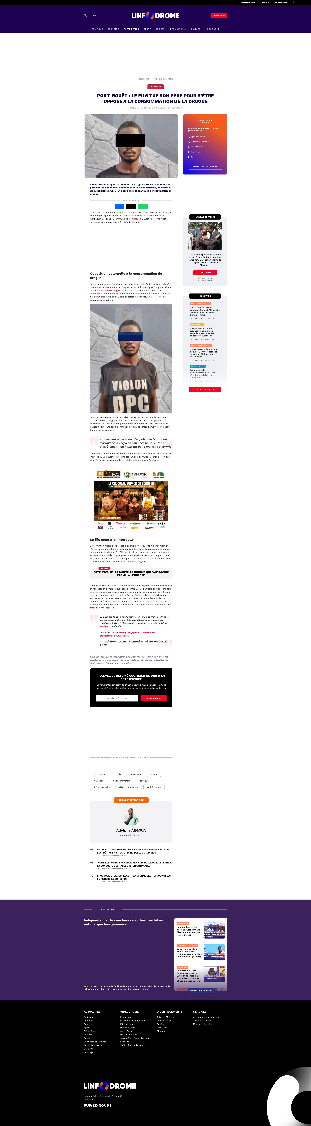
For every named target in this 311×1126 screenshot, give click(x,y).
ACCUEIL (144, 79)
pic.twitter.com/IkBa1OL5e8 (114, 635)
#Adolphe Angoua (128, 787)
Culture (195, 29)
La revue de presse (205, 217)
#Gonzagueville (102, 787)
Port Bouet (135, 218)
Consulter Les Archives (205, 167)
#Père (154, 774)
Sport (147, 29)
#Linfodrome (154, 787)
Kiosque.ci (264, 3)
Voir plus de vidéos (201, 991)
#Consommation (121, 780)
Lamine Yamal (197, 147)
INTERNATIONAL (177, 29)
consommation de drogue (106, 290)
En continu (205, 296)
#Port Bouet (100, 774)
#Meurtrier (136, 774)
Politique (97, 29)
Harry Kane (196, 152)
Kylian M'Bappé (198, 136)
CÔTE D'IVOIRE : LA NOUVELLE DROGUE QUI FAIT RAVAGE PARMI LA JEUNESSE (131, 573)
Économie (113, 29)
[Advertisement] (155, 55)
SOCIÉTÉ (160, 29)
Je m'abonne (219, 16)
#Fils (118, 774)
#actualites (149, 632)
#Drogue (144, 780)
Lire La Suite (205, 272)
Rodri (193, 157)
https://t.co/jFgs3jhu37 (131, 632)
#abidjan (104, 626)
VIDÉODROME (212, 29)
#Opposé (98, 780)
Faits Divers (131, 29)
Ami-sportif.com (281, 3)
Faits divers (155, 87)
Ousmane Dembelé (200, 141)
